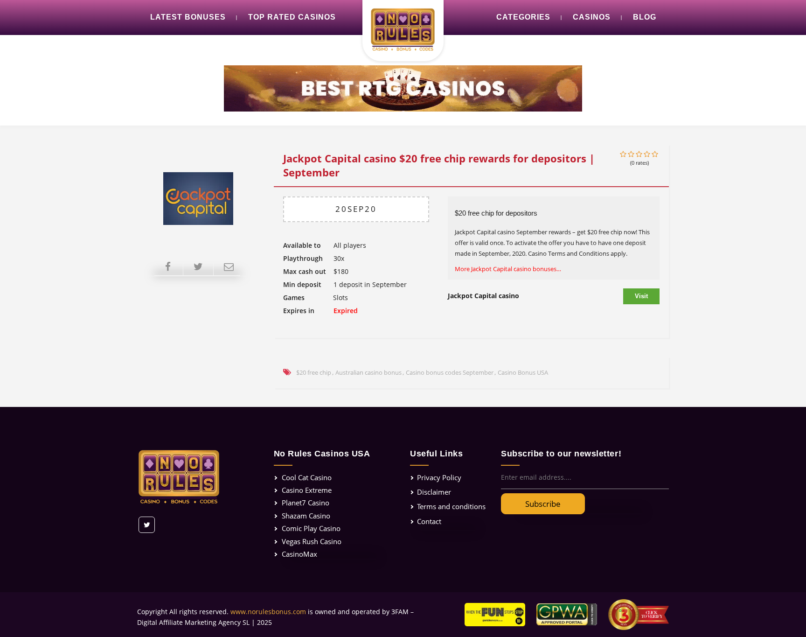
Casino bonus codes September (449, 372)
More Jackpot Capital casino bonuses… (508, 269)
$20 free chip (313, 372)
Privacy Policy (439, 477)
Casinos (592, 17)
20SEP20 (356, 208)
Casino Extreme (307, 490)
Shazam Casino (306, 515)
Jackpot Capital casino (483, 295)
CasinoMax (299, 554)
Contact (429, 521)
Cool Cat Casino (307, 477)
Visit (641, 296)
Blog (644, 17)
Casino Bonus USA (523, 372)
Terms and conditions (451, 506)
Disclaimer (434, 492)
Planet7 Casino (305, 502)
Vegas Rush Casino (311, 541)
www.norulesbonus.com (268, 611)
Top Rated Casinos (292, 17)
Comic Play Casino (311, 528)
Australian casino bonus (368, 372)
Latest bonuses (188, 17)
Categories (523, 17)
